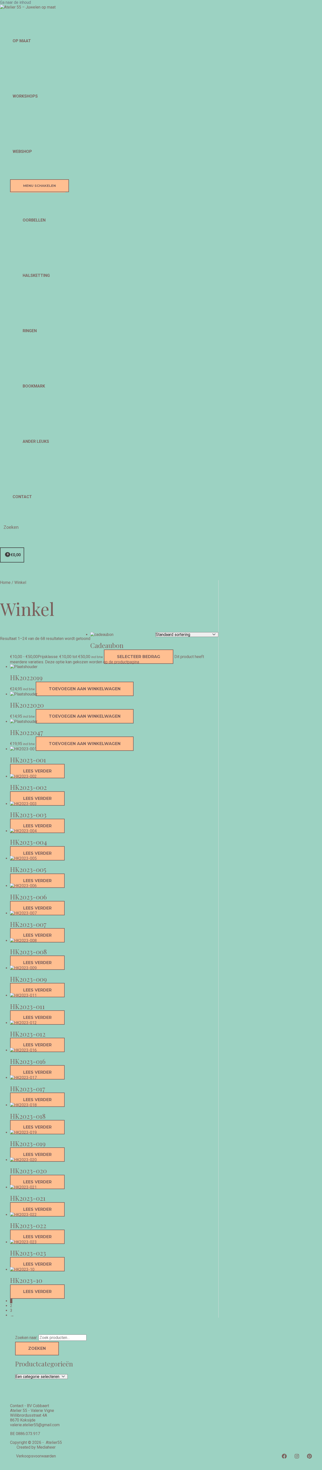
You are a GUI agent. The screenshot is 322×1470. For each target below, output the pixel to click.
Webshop (22, 151)
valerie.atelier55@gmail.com (35, 1424)
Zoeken (37, 1348)
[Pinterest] (309, 1457)
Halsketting (36, 275)
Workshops (25, 96)
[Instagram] (296, 1457)
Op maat (22, 40)
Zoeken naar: (26, 1337)
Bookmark (34, 386)
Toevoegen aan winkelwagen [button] (84, 688)
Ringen (30, 330)
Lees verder (37, 771)
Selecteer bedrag (138, 656)
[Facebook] (284, 1457)
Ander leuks (36, 441)
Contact (22, 496)
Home (5, 582)
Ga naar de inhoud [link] (15, 2)
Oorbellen (34, 220)
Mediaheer (46, 1447)
